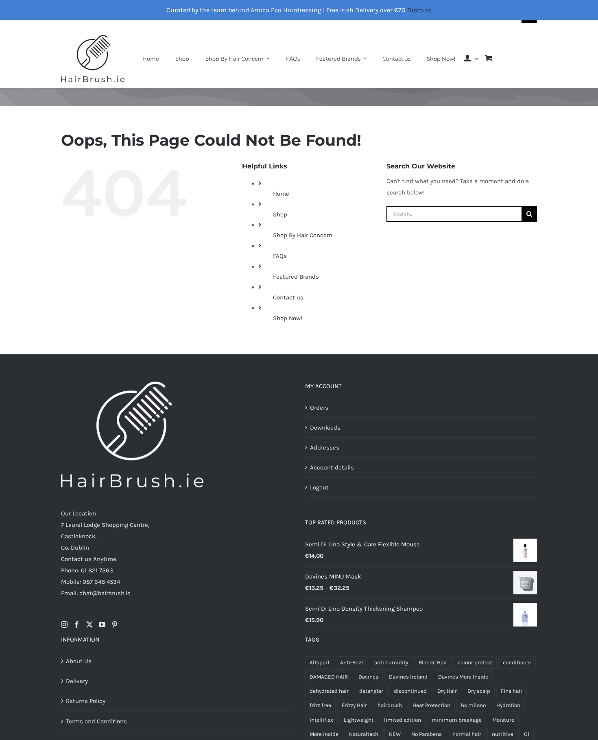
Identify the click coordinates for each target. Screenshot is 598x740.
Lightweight (358, 720)
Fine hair (511, 691)
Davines (368, 677)
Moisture (503, 720)
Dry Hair (447, 691)
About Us (79, 661)
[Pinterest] (114, 624)
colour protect (475, 662)
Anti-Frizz (352, 662)
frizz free (320, 705)
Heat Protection (431, 705)
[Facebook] (77, 624)
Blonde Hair (433, 662)
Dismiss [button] (419, 10)
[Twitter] (89, 624)
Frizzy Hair (354, 705)
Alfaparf (320, 662)
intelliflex (321, 720)
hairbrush (390, 705)
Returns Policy (85, 701)
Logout (319, 487)
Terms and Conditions (96, 721)
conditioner (517, 662)
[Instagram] (64, 624)
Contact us (288, 297)
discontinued (410, 691)
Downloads (325, 427)
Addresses (324, 447)
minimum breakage (457, 720)
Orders (319, 407)
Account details (332, 467)
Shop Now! (287, 318)
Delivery (77, 681)
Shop (280, 214)
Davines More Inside (463, 677)
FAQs (280, 256)
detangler (371, 691)
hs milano (473, 705)
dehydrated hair (329, 691)
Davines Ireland (408, 677)
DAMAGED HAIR (329, 677)
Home (281, 193)
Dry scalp (478, 691)
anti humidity (391, 662)
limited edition (402, 720)
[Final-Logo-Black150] (92, 37)
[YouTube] (102, 624)
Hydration (508, 705)
